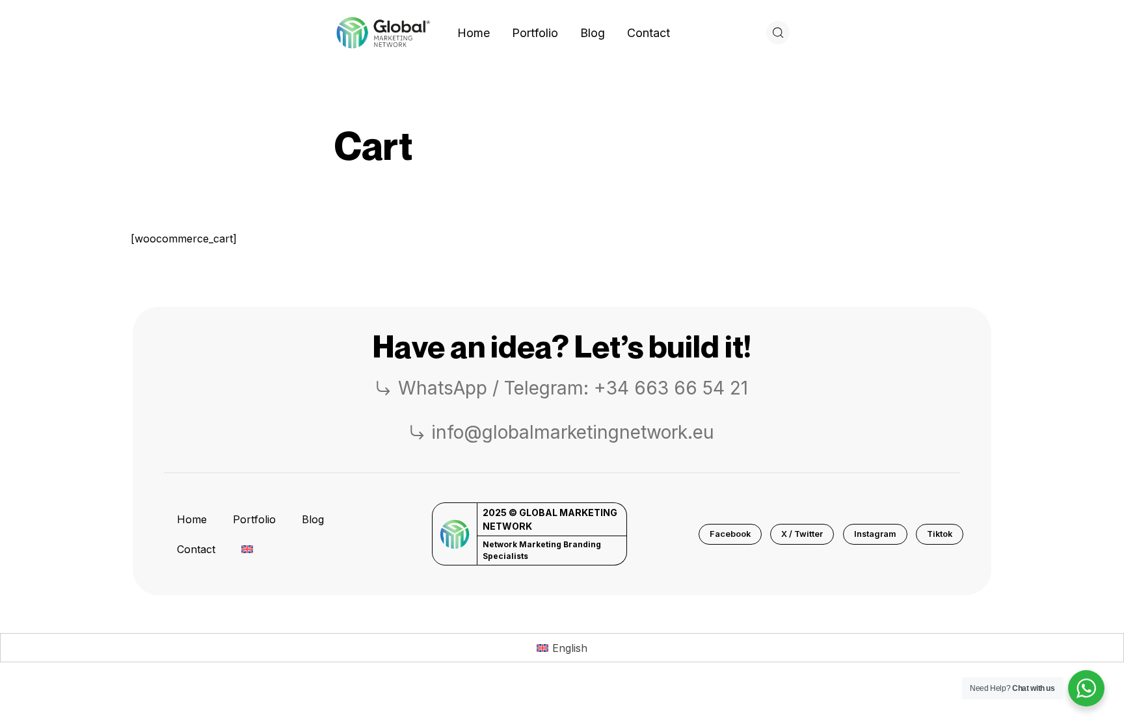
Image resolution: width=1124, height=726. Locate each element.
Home (192, 519)
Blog (313, 519)
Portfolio (254, 519)
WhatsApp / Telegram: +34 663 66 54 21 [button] (572, 388)
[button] (730, 534)
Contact (196, 549)
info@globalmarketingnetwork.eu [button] (572, 432)
